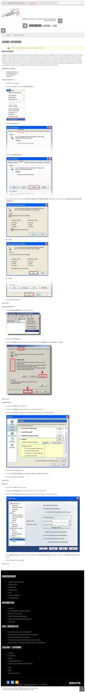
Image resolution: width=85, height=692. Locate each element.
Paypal (10, 658)
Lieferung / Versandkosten (16, 582)
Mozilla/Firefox (10, 75)
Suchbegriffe (44, 684)
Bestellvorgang (12, 590)
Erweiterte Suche (8, 686)
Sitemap (21, 684)
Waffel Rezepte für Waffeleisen (17, 616)
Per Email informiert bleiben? (71, 686)
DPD (9, 670)
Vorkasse (11, 653)
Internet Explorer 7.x (12, 71)
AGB (9, 592)
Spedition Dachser (14, 673)
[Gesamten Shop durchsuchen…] (81, 3)
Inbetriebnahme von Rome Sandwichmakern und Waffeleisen (26, 642)
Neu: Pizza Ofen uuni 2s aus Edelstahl (19, 632)
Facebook (8, 682)
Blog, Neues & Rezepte (32, 684)
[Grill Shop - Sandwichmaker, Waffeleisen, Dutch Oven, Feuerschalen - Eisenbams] (11, 12)
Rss (17, 682)
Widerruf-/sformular (14, 595)
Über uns (11, 608)
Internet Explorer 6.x (12, 73)
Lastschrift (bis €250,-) (15, 661)
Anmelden (33, 3)
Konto (23, 23)
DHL (9, 668)
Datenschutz (12, 587)
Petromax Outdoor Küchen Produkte (19, 637)
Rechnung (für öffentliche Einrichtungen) (20, 663)
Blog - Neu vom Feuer (15, 613)
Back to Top (5, 303)
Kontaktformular (13, 598)
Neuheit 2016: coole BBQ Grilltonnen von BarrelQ (23, 634)
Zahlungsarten (12, 584)
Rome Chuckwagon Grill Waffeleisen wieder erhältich (24, 640)
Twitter (12, 682)
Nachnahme (12, 655)
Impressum (11, 621)
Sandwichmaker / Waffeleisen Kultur (19, 611)
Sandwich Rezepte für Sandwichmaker (20, 619)
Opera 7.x (9, 76)
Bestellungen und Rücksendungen (24, 686)
